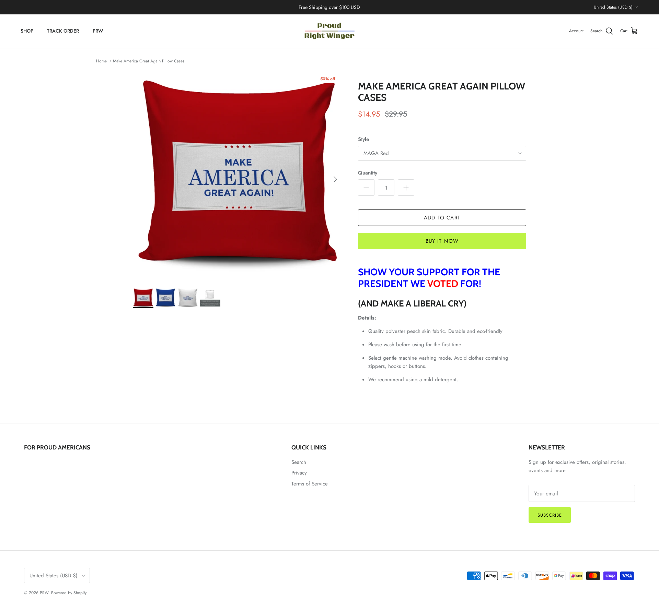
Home (101, 61)
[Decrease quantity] (366, 187)
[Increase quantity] (406, 187)
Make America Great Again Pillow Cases (148, 61)
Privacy (299, 473)
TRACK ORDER (63, 30)
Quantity (367, 173)
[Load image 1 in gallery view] (238, 176)
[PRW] (329, 31)
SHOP (27, 30)
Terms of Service (309, 484)
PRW (98, 30)
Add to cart (442, 217)
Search (298, 462)
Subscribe (549, 515)
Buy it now (442, 241)
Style (363, 139)
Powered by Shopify (68, 593)
